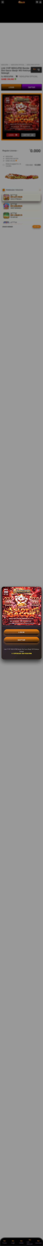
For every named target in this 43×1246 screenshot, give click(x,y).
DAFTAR (21, 640)
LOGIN (21, 632)
